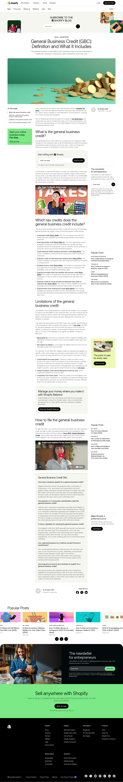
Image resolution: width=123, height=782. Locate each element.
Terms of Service (31, 777)
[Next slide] (66, 639)
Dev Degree (86, 736)
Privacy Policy (95, 195)
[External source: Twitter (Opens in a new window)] (90, 776)
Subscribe (110, 668)
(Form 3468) (54, 235)
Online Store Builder (70, 758)
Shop (103, 730)
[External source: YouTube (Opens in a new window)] (95, 776)
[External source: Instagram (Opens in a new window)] (100, 776)
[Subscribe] (78, 26)
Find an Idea (17, 9)
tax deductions (77, 119)
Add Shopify (97, 529)
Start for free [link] (78, 160)
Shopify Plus (106, 736)
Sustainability (49, 758)
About (47, 730)
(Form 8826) (58, 265)
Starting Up (26, 9)
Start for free (109, 3)
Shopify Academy (69, 739)
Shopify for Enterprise (108, 739)
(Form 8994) (77, 258)
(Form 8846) (52, 284)
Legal (46, 742)
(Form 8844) (70, 288)
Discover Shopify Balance (49, 409)
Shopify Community (70, 742)
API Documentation (89, 733)
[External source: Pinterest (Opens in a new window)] (114, 776)
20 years (81, 368)
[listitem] (61, 623)
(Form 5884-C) (59, 242)
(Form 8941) (76, 251)
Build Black (48, 761)
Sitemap (54, 777)
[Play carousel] (61, 639)
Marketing (36, 9)
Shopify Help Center (70, 733)
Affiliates (47, 739)
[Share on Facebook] (77, 592)
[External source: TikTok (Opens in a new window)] (104, 776)
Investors (48, 733)
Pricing (45, 3)
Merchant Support (69, 730)
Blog (9, 9)
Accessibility (49, 764)
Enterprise (53, 3)
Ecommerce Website (70, 764)
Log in (98, 3)
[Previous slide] (57, 639)
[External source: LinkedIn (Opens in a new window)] (109, 776)
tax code (77, 325)
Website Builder (69, 761)
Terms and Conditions (104, 193)
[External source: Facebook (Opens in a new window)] (86, 776)
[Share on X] (81, 592)
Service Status (49, 745)
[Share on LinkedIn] (86, 592)
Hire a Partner (68, 736)
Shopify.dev (86, 730)
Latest (43, 9)
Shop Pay (105, 733)
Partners (47, 736)
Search (111, 9)
